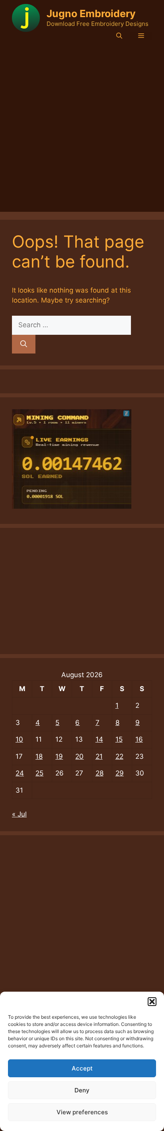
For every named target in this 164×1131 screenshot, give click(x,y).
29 (119, 773)
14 (99, 739)
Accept (82, 1068)
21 (99, 756)
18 (39, 756)
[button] (152, 1002)
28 (99, 773)
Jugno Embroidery (91, 14)
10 (19, 739)
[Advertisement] (82, 130)
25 (39, 773)
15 (119, 739)
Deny (82, 1090)
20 (79, 756)
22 (119, 756)
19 (59, 756)
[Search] (23, 344)
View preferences (82, 1112)
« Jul (19, 814)
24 (20, 773)
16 (139, 739)
